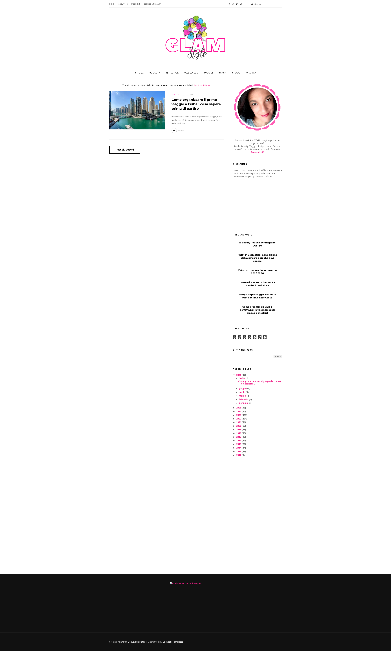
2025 (239, 407)
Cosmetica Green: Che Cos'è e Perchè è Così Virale (257, 284)
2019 (239, 429)
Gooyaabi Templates (173, 641)
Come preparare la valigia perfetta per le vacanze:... (259, 382)
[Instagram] (233, 4)
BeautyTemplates (136, 641)
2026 (239, 374)
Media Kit (135, 4)
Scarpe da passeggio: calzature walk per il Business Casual (257, 296)
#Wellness (191, 73)
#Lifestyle (172, 73)
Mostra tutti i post (202, 85)
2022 (239, 418)
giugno (243, 388)
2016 (239, 440)
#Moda (139, 73)
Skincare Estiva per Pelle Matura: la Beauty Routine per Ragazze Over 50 (257, 242)
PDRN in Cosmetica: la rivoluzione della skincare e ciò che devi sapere (257, 257)
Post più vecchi (125, 150)
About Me (123, 4)
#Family (251, 73)
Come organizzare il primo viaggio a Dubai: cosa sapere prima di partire (196, 104)
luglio (242, 378)
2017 (239, 436)
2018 (239, 433)
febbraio (244, 399)
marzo (243, 395)
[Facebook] (229, 4)
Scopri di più (257, 152)
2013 (239, 451)
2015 (239, 444)
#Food (236, 73)
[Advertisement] (256, 205)
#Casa (222, 73)
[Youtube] (241, 4)
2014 (239, 447)
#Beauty (155, 73)
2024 (239, 411)
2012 (239, 455)
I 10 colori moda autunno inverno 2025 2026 (257, 272)
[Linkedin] (237, 4)
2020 (239, 425)
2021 (239, 422)
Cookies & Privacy (152, 4)
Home (111, 4)
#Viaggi (208, 73)
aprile (242, 392)
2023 (239, 415)
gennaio (243, 402)
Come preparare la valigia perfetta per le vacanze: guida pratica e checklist (257, 309)
